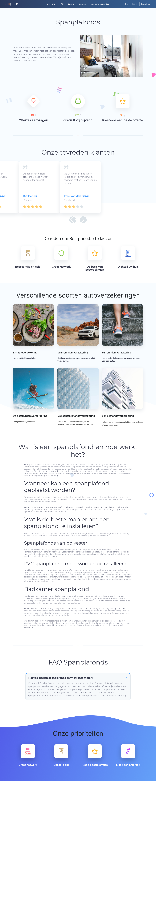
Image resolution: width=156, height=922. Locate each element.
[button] (72, 219)
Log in (134, 4)
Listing (71, 4)
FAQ (61, 4)
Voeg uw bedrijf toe (100, 4)
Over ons (51, 4)
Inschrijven (145, 4)
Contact (82, 4)
